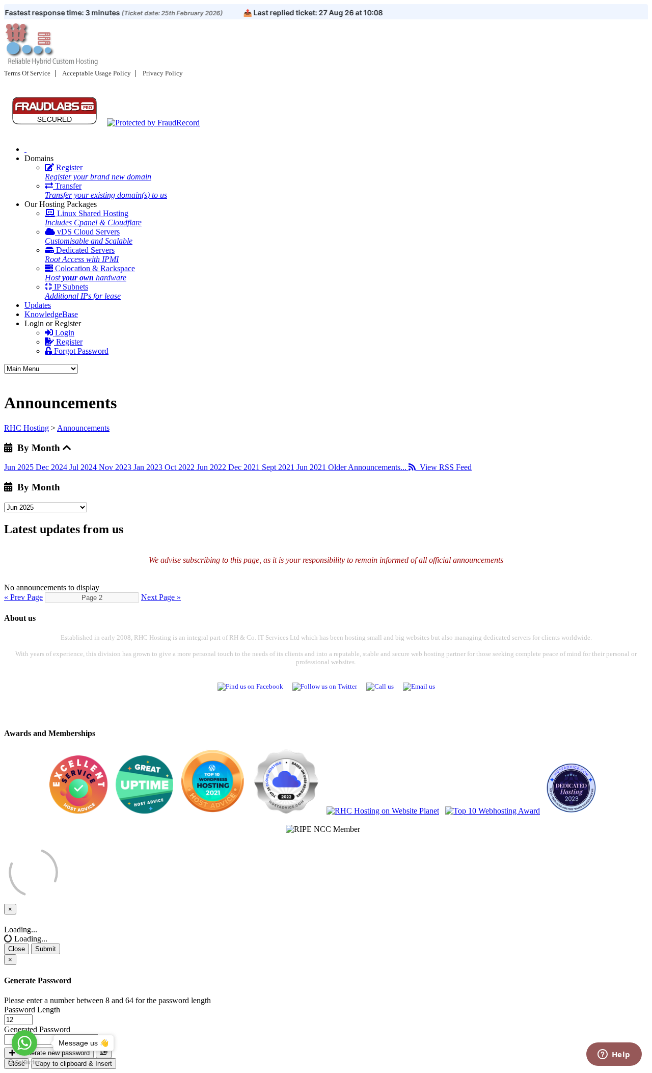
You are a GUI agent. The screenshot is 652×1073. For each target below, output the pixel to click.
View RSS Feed (444, 467)
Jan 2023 (149, 467)
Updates (37, 305)
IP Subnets (83, 291)
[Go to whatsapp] (24, 1043)
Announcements (83, 428)
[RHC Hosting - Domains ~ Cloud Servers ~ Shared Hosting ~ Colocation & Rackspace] (25, 149)
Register (98, 172)
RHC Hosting (26, 428)
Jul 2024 (84, 467)
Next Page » (161, 597)
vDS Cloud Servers (88, 236)
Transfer (106, 190)
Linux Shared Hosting (93, 218)
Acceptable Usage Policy (96, 73)
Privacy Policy (163, 73)
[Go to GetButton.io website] (24, 1062)
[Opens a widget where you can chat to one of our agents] (614, 1055)
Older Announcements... (368, 467)
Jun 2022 (212, 467)
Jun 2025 (20, 467)
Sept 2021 (279, 467)
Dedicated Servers (82, 255)
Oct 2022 (181, 467)
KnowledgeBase (51, 314)
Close (16, 949)
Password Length (32, 1009)
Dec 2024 (52, 467)
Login (63, 332)
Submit (45, 949)
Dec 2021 (245, 467)
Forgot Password (80, 351)
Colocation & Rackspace (90, 273)
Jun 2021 (312, 467)
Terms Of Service (27, 73)
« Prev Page (23, 597)
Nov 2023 (116, 467)
